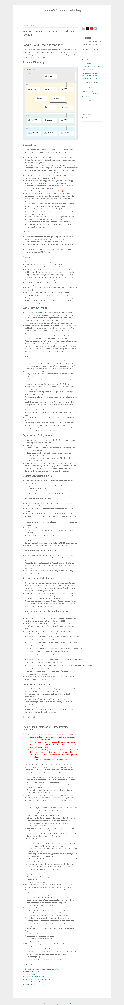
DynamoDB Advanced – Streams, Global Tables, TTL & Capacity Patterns (91, 66)
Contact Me (66, 18)
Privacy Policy (77, 18)
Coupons (50, 18)
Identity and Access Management (37, 313)
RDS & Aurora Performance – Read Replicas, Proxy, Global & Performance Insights (91, 84)
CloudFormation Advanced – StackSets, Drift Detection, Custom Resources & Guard (91, 75)
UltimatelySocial (75, 1004)
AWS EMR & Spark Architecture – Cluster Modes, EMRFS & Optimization (91, 93)
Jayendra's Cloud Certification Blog (62, 10)
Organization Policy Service (34, 984)
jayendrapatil (60, 38)
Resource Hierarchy (32, 971)
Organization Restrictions (34, 982)
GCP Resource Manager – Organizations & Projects (49, 33)
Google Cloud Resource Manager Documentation (42, 969)
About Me (58, 18)
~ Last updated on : (38, 38)
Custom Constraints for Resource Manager (40, 979)
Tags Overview (30, 974)
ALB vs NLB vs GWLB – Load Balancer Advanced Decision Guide (90, 102)
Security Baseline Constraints (35, 977)
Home (43, 18)
